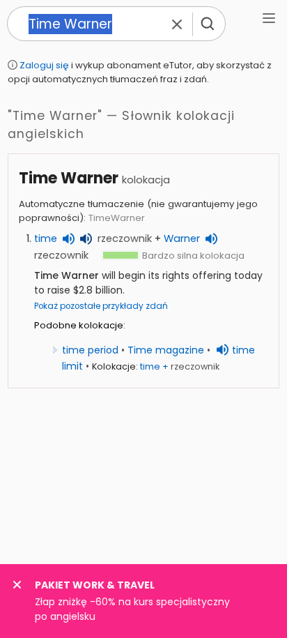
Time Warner (68, 178)
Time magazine (165, 350)
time (45, 238)
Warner (182, 238)
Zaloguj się (44, 65)
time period (90, 350)
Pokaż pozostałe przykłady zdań (101, 306)
